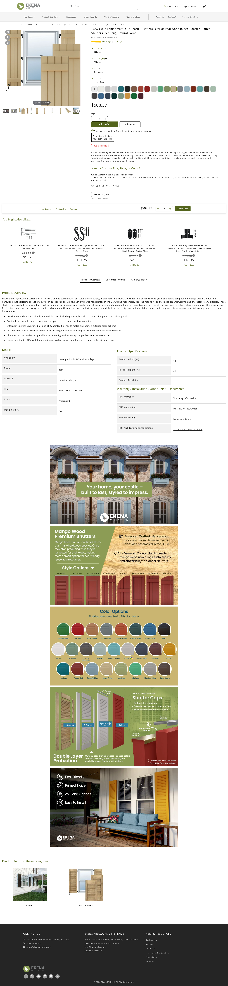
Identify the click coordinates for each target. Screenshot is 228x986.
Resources (150, 961)
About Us (160, 17)
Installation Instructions (186, 408)
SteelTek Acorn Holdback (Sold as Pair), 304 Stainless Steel (28, 247)
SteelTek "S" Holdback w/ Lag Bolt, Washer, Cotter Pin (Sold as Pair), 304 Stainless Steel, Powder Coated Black (81, 248)
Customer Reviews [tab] (115, 279)
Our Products (151, 940)
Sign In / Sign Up (191, 6)
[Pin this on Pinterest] (7, 32)
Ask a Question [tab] (139, 279)
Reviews (73, 209)
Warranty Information (184, 398)
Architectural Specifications (187, 429)
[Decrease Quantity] (94, 119)
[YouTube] (38, 976)
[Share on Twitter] (7, 43)
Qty (93, 114)
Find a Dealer (130, 124)
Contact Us (172, 17)
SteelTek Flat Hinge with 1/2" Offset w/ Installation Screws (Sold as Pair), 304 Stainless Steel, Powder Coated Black (189, 248)
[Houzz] (57, 976)
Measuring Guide (182, 419)
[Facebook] (26, 976)
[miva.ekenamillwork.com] (28, 6)
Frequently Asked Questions (158, 953)
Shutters (30, 905)
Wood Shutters (86, 905)
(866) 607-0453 (173, 6)
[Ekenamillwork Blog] (51, 976)
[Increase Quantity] (105, 119)
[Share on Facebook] (7, 37)
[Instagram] (32, 976)
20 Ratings (106, 41)
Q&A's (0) (118, 41)
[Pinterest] (45, 976)
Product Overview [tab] (90, 279)
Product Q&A (61, 209)
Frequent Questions (190, 17)
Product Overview (45, 209)
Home (23, 25)
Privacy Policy (151, 957)
